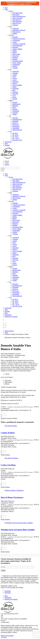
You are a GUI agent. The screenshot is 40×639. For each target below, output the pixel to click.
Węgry (14, 263)
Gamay (14, 208)
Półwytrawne (16, 198)
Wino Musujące (17, 187)
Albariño (15, 203)
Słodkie (14, 199)
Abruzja (14, 268)
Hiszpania (15, 248)
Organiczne (16, 292)
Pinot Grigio (16, 220)
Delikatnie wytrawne (18, 196)
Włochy (14, 265)
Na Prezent (8, 308)
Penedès (14, 275)
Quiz (6, 174)
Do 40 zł (15, 299)
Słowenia (15, 260)
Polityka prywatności (11, 316)
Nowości (15, 284)
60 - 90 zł (15, 303)
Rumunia (15, 258)
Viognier (15, 234)
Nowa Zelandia (17, 251)
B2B (6, 309)
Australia (15, 239)
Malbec (14, 217)
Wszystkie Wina (17, 179)
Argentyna (15, 237)
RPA (13, 256)
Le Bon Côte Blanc (8, 465)
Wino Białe (15, 181)
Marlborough (16, 270)
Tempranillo (16, 230)
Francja (14, 244)
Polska (14, 253)
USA (14, 261)
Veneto (14, 280)
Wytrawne (15, 194)
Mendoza (15, 272)
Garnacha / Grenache (18, 210)
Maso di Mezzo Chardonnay (12, 497)
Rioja (14, 273)
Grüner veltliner (17, 215)
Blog (6, 313)
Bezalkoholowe (17, 285)
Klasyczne (15, 291)
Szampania (15, 277)
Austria (14, 241)
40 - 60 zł (15, 301)
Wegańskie (15, 294)
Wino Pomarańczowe (19, 182)
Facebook (8, 591)
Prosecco (15, 289)
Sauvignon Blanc (17, 227)
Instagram (8, 592)
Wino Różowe (16, 186)
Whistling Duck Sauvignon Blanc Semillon (18, 530)
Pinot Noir (15, 222)
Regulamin (8, 315)
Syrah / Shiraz (16, 229)
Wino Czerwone (17, 184)
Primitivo (15, 223)
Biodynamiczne (17, 296)
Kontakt (7, 311)
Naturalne (15, 287)
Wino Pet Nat (16, 189)
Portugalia (15, 254)
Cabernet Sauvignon (18, 205)
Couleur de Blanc (8, 433)
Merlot (14, 218)
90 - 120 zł (15, 304)
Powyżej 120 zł (17, 306)
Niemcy (14, 249)
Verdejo (14, 232)
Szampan (15, 191)
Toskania (15, 279)
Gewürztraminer (17, 211)
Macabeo (15, 213)
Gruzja (14, 246)
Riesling (14, 225)
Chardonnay (16, 206)
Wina (6, 9)
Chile (14, 242)
